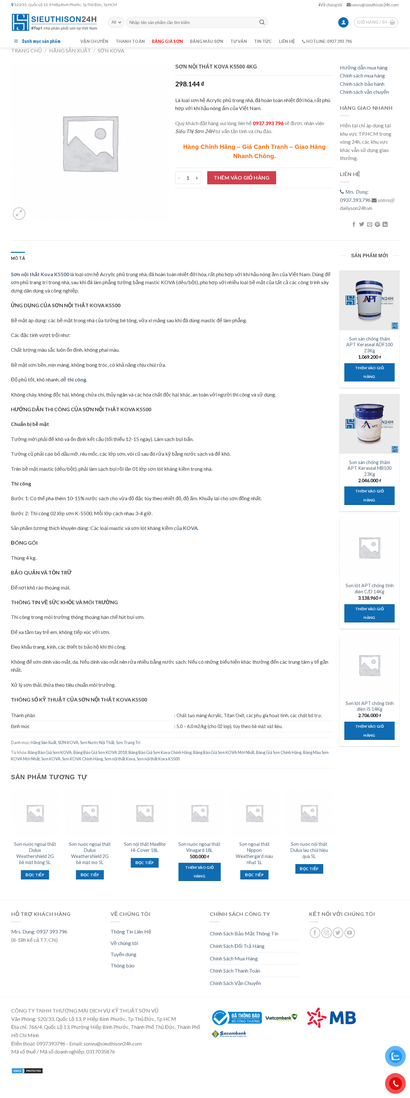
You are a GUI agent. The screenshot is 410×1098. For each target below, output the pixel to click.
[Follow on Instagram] (326, 932)
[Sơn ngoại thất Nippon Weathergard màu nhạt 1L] (254, 813)
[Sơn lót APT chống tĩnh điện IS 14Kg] (369, 665)
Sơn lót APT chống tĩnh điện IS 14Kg (370, 706)
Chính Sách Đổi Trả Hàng (237, 946)
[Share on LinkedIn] (385, 225)
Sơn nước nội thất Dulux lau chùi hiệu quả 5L (309, 850)
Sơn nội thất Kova (119, 758)
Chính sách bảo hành (362, 84)
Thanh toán (130, 41)
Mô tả (18, 258)
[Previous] (11, 840)
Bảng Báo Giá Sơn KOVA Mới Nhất (223, 752)
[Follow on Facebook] (315, 932)
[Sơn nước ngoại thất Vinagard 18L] (199, 813)
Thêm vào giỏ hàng (241, 177)
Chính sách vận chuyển (364, 92)
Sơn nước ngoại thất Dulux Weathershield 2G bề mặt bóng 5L (35, 853)
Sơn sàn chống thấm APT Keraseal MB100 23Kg (369, 468)
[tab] (18, 258)
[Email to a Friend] (369, 225)
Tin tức (263, 41)
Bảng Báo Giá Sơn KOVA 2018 (100, 752)
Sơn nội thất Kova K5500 (40, 274)
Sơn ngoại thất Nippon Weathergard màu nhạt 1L (254, 853)
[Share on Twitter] (361, 225)
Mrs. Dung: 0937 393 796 (39, 931)
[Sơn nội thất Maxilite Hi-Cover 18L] (144, 813)
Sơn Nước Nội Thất (97, 742)
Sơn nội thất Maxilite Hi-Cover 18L (145, 847)
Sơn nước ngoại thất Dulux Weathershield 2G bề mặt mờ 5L (90, 853)
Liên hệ (287, 41)
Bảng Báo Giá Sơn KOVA (50, 752)
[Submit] (262, 22)
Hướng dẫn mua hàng (364, 67)
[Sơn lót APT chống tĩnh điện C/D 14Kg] (369, 547)
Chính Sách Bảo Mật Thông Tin (244, 933)
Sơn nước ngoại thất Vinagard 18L (199, 847)
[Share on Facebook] (353, 225)
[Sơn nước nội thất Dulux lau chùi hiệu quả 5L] (309, 813)
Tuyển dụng (123, 954)
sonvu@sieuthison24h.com (375, 4)
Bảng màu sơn (206, 41)
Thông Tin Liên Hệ (131, 931)
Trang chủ (26, 50)
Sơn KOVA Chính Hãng (82, 758)
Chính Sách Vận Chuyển (235, 983)
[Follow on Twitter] (338, 932)
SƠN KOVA (111, 50)
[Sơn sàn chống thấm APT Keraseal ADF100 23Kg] (369, 300)
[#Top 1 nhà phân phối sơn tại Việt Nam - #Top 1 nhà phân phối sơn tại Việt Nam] (54, 22)
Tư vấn (238, 41)
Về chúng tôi (331, 4)
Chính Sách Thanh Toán (235, 970)
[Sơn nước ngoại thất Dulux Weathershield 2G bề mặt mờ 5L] (90, 813)
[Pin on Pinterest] (377, 225)
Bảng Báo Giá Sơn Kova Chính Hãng (160, 752)
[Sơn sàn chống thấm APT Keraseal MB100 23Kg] (369, 423)
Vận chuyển (94, 41)
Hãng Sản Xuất (70, 50)
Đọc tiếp (35, 875)
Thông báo (123, 965)
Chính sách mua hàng (362, 75)
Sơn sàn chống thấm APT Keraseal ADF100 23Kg (369, 344)
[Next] (333, 840)
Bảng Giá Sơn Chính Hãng (278, 752)
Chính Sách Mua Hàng (234, 958)
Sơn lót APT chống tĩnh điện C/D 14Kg (370, 588)
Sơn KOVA (51, 758)
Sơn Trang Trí (128, 742)
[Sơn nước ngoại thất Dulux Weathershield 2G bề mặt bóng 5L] (35, 813)
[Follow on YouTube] (349, 932)
